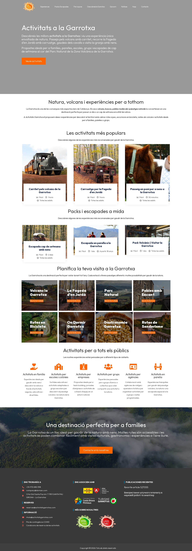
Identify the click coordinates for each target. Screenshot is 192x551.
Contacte (144, 6)
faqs (134, 6)
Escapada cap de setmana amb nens (44, 248)
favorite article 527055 (136, 487)
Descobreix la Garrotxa (96, 6)
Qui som (113, 6)
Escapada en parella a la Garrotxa (96, 244)
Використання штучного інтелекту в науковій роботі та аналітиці (143, 494)
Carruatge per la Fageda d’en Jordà (96, 190)
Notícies (124, 6)
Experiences (44, 6)
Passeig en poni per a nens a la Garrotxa (147, 190)
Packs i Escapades (61, 6)
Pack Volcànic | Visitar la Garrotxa (147, 244)
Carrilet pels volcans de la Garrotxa (44, 190)
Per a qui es (78, 6)
